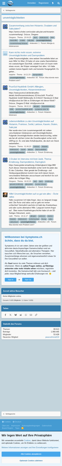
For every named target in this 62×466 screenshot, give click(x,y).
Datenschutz (47, 426)
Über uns (5, 426)
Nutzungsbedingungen (31, 426)
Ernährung (48, 152)
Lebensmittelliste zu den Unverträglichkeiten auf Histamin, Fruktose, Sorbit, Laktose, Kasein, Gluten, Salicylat (33, 124)
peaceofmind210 (52, 337)
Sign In (10, 280)
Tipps (17, 428)
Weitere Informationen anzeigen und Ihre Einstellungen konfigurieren (30, 447)
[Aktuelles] (53, 3)
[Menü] (4, 3)
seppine (12, 75)
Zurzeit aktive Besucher (13, 291)
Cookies (7, 422)
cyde (11, 216)
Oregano (12, 37)
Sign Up (28, 280)
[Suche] (58, 3)
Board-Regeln (7, 428)
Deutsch (17, 422)
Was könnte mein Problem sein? (21, 225)
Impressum (15, 426)
